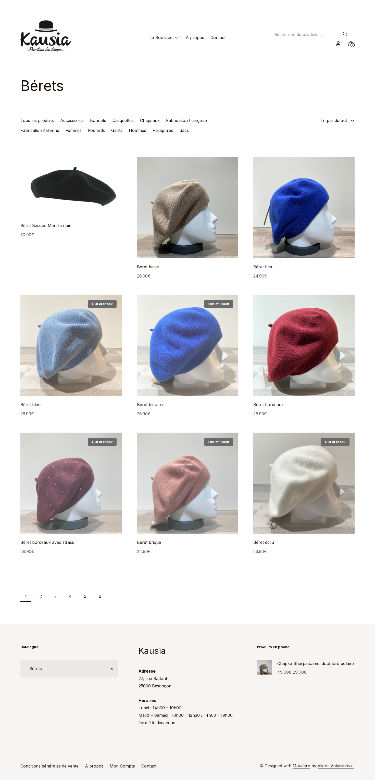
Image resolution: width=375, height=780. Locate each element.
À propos (195, 37)
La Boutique (160, 37)
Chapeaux (150, 120)
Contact (218, 37)
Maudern (301, 765)
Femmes (74, 130)
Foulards (96, 130)
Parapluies (163, 130)
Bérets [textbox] (69, 668)
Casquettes (123, 120)
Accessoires (72, 120)
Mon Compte (122, 766)
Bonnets (98, 120)
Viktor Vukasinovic (336, 765)
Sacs (184, 130)
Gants (116, 130)
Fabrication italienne (39, 130)
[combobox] (69, 668)
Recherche (343, 35)
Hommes (137, 130)
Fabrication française (186, 120)
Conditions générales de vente (49, 766)
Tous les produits (37, 120)
